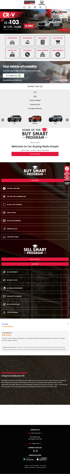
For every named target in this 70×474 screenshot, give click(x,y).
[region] (35, 21)
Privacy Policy (43, 465)
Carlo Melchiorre (7, 333)
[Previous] (2, 120)
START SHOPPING (35, 154)
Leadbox (44, 467)
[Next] (67, 120)
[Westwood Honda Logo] (29, 3)
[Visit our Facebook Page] (33, 451)
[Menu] (46, 7)
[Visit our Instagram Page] (36, 451)
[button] (35, 21)
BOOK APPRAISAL (35, 259)
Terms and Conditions (34, 465)
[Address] (35, 7)
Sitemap (26, 465)
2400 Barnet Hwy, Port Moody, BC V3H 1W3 (35, 438)
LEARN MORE (35, 180)
